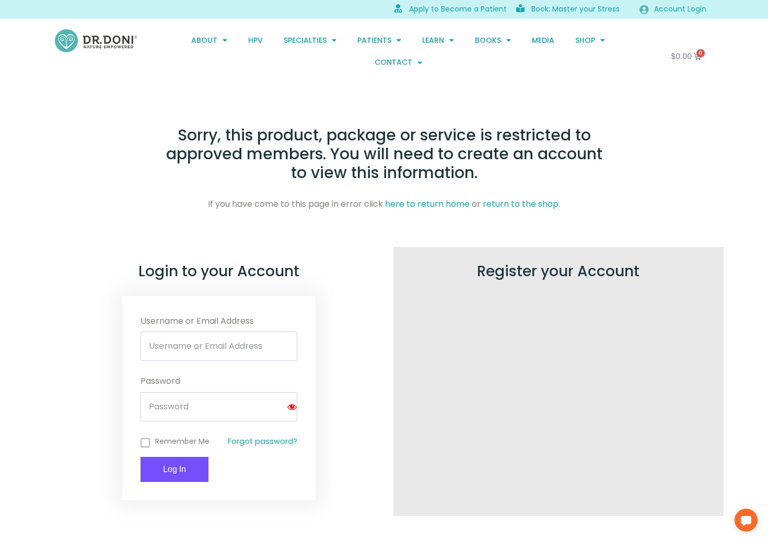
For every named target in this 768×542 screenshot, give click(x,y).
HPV (255, 40)
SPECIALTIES (305, 40)
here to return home (427, 204)
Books (488, 40)
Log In (174, 469)
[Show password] (292, 406)
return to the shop (520, 204)
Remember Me (182, 441)
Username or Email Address (197, 321)
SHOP (585, 40)
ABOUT (204, 40)
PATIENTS (374, 40)
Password (160, 381)
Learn (433, 40)
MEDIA (543, 40)
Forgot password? (262, 441)
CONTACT (393, 62)
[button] (746, 520)
